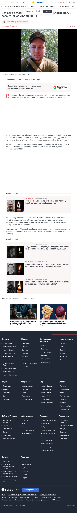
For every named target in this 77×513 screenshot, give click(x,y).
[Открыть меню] (2, 2)
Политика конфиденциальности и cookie (22, 495)
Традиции (63, 429)
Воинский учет (27, 433)
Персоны (44, 416)
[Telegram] (58, 2)
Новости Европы (47, 386)
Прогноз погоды (27, 370)
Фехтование (64, 360)
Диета (24, 392)
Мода (62, 392)
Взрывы (6, 425)
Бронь (24, 423)
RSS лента (56, 500)
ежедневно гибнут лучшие (45, 95)
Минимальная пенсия (10, 476)
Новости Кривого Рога (9, 364)
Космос (5, 389)
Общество (25, 339)
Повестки (25, 420)
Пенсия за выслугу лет (9, 480)
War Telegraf (29, 198)
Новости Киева (8, 343)
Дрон (4, 396)
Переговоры (7, 429)
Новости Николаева (10, 375)
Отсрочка (25, 427)
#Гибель (31, 298)
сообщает (12, 135)
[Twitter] (63, 2)
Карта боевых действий (8, 421)
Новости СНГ (45, 396)
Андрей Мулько (10, 21)
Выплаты (25, 350)
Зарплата (25, 343)
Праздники (64, 416)
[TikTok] (69, 2)
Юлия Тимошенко (47, 443)
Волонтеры (7, 435)
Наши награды (46, 497)
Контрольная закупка (47, 6)
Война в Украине (9, 416)
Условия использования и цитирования (15, 497)
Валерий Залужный (48, 433)
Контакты (57, 497)
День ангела (64, 435)
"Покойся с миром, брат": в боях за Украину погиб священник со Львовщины (45, 202)
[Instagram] (66, 2)
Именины (63, 438)
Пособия (25, 366)
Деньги (43, 345)
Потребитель (64, 389)
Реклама (35, 497)
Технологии (7, 386)
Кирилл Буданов (46, 437)
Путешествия (64, 396)
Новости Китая (46, 399)
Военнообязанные (28, 430)
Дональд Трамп (46, 423)
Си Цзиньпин (45, 427)
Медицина (25, 356)
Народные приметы (67, 425)
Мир (41, 382)
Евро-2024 (64, 356)
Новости (5, 339)
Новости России (46, 392)
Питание (25, 389)
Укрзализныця (46, 362)
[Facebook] (52, 2)
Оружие (5, 432)
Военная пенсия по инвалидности (9, 472)
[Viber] (55, 2)
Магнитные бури (66, 406)
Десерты (25, 471)
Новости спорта (66, 339)
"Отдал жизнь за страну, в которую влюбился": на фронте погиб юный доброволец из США (47, 248)
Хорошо (47, 11)
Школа (24, 360)
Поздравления (65, 409)
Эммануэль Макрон (48, 430)
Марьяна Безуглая (47, 447)
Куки (37, 11)
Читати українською (9, 26)
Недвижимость (46, 352)
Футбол (62, 343)
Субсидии (25, 353)
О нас (3, 495)
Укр (74, 2)
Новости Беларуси (47, 402)
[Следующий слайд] (75, 6)
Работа (24, 346)
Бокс (61, 346)
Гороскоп (63, 386)
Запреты (63, 432)
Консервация (26, 464)
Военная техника (9, 438)
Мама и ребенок (27, 386)
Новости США (46, 389)
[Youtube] (61, 2)
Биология (6, 392)
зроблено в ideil (70, 505)
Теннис (62, 350)
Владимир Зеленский (48, 420)
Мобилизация (27, 416)
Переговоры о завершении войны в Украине (19, 6)
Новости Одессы (9, 353)
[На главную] (38, 2)
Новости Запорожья (10, 360)
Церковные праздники (64, 421)
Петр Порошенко (47, 440)
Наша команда (7, 500)
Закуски (24, 478)
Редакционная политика (48, 495)
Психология (26, 396)
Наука (4, 382)
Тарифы (44, 355)
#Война (24, 298)
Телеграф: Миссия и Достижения (37, 500)
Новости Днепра (8, 350)
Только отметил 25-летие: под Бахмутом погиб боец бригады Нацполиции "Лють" (47, 283)
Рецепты (25, 457)
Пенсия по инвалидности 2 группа (8, 466)
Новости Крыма (8, 371)
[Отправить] (24, 2)
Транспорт (44, 349)
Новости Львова (8, 356)
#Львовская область (13, 298)
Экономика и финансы (45, 340)
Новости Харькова (9, 346)
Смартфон (6, 399)
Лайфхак (63, 402)
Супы (24, 468)
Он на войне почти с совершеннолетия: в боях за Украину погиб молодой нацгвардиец (47, 265)
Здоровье (25, 382)
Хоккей (62, 353)
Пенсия (5, 457)
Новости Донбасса (9, 368)
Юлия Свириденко (47, 450)
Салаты (24, 474)
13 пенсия (6, 461)
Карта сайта (19, 500)
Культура (63, 399)
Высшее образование (29, 363)
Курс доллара (46, 359)
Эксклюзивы (64, 6)
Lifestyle (62, 382)
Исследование (27, 399)
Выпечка (25, 461)
